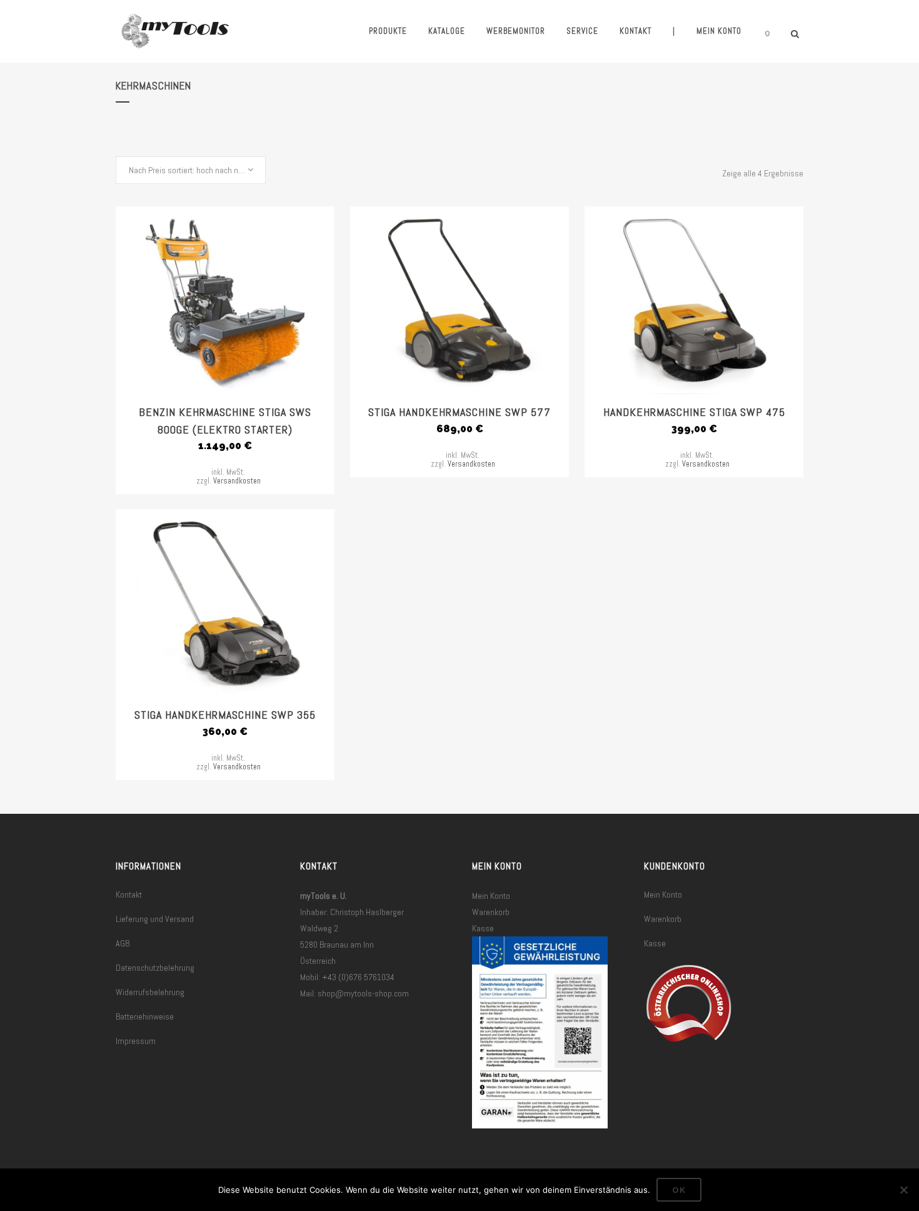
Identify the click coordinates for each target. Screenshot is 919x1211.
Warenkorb (491, 912)
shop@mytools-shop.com (363, 993)
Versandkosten (237, 481)
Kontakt (129, 894)
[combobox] (191, 170)
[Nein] (903, 1189)
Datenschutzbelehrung (155, 967)
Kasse (483, 928)
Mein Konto (491, 895)
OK (679, 1190)
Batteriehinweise (145, 1016)
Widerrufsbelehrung (150, 992)
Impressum (136, 1040)
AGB (122, 943)
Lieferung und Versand (155, 919)
